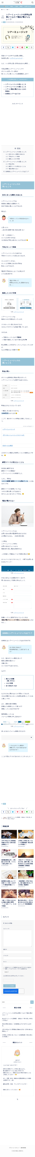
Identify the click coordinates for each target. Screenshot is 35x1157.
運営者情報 (23, 1147)
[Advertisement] (17, 122)
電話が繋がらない (13, 168)
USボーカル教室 (8, 445)
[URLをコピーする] (32, 47)
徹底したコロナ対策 (14, 159)
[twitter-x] (17, 1099)
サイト (5, 961)
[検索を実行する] (32, 1002)
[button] (3, 47)
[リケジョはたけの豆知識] (17, 2)
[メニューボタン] (2, 2)
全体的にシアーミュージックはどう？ (17, 171)
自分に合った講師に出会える (17, 154)
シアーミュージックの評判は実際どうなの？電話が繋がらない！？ (17, 1013)
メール (5, 955)
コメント (6, 928)
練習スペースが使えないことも (17, 166)
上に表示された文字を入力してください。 (14, 975)
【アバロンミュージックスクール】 (14, 435)
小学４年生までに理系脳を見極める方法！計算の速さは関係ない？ (17, 1030)
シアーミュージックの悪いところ (16, 161)
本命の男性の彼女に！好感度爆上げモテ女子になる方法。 (16, 1024)
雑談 (4, 22)
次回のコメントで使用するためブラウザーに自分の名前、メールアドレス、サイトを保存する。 (18, 968)
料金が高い (12, 164)
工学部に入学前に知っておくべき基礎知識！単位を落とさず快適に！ (17, 1035)
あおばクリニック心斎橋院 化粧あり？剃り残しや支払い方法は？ (17, 1019)
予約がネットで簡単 (14, 156)
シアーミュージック (16, 58)
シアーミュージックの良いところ (16, 152)
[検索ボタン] (32, 2)
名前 (5, 949)
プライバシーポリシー (14, 1147)
